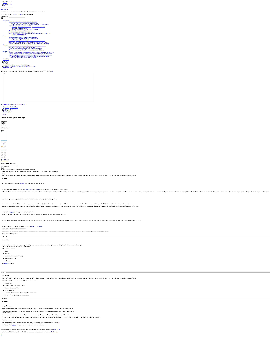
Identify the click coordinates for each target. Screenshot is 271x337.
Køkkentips (22, 47)
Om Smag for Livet (7, 4)
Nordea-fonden (54, 331)
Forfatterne (5, 61)
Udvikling (5, 62)
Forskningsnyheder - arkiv (28, 27)
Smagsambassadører (29, 33)
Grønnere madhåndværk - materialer (30, 24)
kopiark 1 (22, 183)
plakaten (40, 226)
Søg (4, 5)
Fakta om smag (6, 36)
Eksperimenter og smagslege (26, 49)
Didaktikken (6, 58)
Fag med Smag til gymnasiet (30, 55)
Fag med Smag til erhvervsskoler (30, 53)
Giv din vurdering (5, 160)
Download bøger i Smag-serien (27, 41)
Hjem (4, 114)
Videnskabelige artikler (29, 43)
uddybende (38, 189)
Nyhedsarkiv (20, 25)
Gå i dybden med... (23, 38)
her (52, 71)
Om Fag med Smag (29, 56)
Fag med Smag (6, 51)
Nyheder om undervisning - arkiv (19, 28)
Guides (25, 48)
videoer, (14, 325)
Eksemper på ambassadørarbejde (19, 34)
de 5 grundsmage (28, 189)
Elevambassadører (25, 23)
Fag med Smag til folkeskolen (31, 52)
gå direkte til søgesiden (19, 14)
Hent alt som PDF (5, 159)
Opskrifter (27, 46)
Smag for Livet (6, 63)
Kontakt (5, 3)
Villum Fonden (56, 329)
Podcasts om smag (20, 39)
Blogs (20, 30)
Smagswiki (23, 37)
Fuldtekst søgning (5, 16)
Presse (21, 32)
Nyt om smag (6, 20)
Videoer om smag (28, 42)
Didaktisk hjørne (23, 57)
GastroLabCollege (7, 1)
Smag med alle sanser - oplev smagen (18, 104)
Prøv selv (5, 44)
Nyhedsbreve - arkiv (25, 29)
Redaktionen (6, 60)
